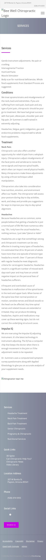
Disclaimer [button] (30, 541)
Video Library (12, 464)
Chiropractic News (14, 461)
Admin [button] (24, 546)
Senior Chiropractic (17, 428)
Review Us (11, 525)
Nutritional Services (17, 439)
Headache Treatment (17, 413)
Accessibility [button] (8, 541)
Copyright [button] (19, 541)
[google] (5, 514)
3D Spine (10, 455)
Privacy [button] (40, 541)
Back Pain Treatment (17, 423)
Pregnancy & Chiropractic (19, 434)
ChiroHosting (36, 556)
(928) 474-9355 (39, 6)
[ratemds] (10, 514)
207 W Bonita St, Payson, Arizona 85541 (17, 3)
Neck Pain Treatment (17, 418)
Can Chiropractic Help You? (19, 458)
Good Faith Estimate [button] (11, 546)
